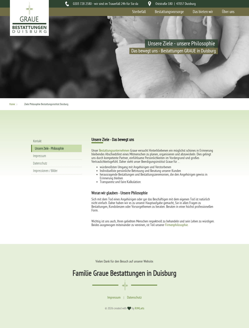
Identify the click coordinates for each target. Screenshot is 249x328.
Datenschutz (40, 163)
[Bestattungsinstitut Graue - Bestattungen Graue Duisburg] (29, 32)
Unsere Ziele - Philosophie (49, 148)
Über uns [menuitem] (228, 12)
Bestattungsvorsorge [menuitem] (169, 12)
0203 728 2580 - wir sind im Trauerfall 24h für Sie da (105, 4)
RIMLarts (139, 308)
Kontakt (37, 141)
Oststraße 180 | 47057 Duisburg (175, 4)
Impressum (39, 156)
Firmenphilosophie (176, 225)
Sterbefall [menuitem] (139, 12)
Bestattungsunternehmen (114, 150)
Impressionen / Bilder (45, 170)
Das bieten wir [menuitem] (203, 12)
